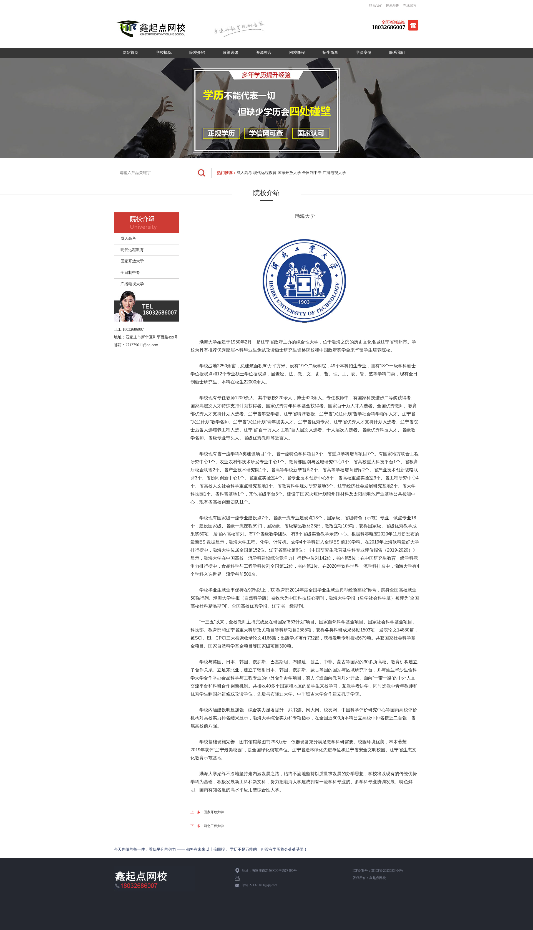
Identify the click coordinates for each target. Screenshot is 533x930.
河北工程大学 (214, 826)
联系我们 (376, 5)
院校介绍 (197, 52)
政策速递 (230, 52)
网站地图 (392, 5)
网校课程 (297, 52)
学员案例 (363, 52)
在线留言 (409, 5)
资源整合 (263, 52)
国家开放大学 (289, 173)
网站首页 (130, 52)
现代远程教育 (264, 173)
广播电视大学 (334, 173)
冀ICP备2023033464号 (387, 871)
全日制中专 (311, 173)
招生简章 (330, 52)
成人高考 (244, 173)
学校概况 (164, 52)
